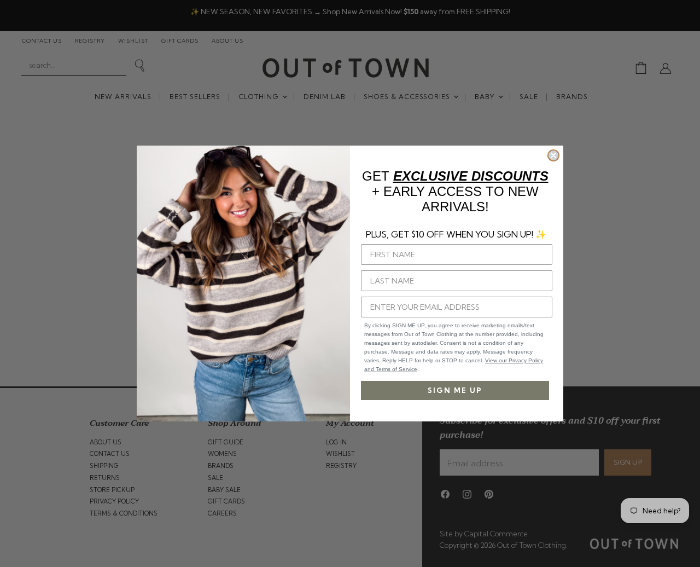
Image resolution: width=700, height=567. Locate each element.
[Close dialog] (553, 155)
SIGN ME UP (455, 390)
